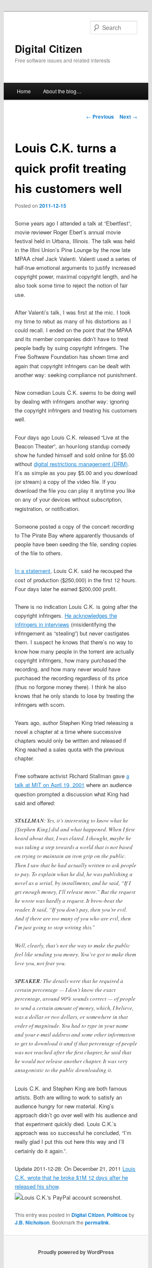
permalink (97, 1222)
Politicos (117, 1215)
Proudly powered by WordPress (76, 1252)
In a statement (32, 571)
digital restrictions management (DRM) (81, 464)
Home (24, 91)
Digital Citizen (48, 48)
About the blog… (62, 91)
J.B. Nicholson (32, 1222)
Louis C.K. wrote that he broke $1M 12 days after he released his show (75, 1177)
